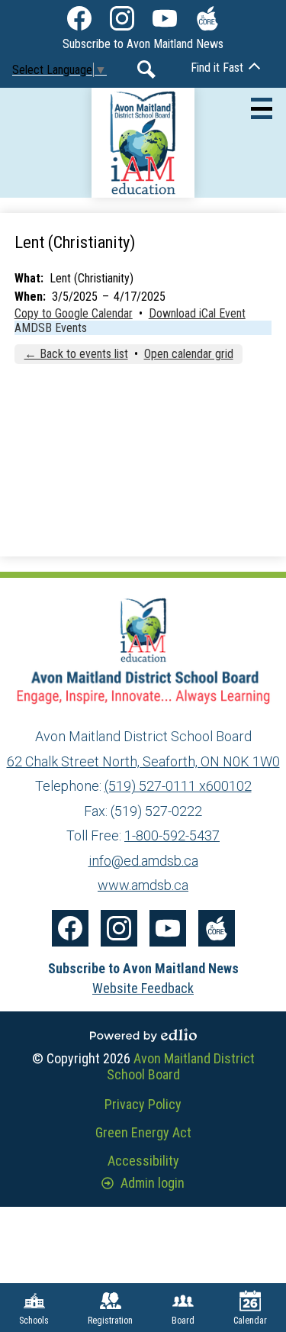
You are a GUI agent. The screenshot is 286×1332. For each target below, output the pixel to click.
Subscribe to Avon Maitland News (143, 44)
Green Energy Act (143, 1132)
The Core (207, 18)
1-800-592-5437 (172, 835)
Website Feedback (143, 988)
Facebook (79, 18)
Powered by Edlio (143, 1035)
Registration (110, 1320)
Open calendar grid (188, 354)
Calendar (250, 1320)
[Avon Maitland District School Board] (143, 143)
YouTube (164, 18)
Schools (34, 1320)
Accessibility (143, 1161)
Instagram (122, 18)
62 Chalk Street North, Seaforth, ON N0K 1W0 (143, 761)
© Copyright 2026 (143, 1066)
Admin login (153, 1183)
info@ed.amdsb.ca (143, 861)
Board (183, 1320)
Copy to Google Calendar (73, 313)
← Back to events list (76, 354)
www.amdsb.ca (143, 885)
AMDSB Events (50, 328)
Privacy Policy (143, 1104)
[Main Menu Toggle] (261, 108)
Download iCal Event (197, 313)
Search (146, 69)
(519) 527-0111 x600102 (178, 786)
